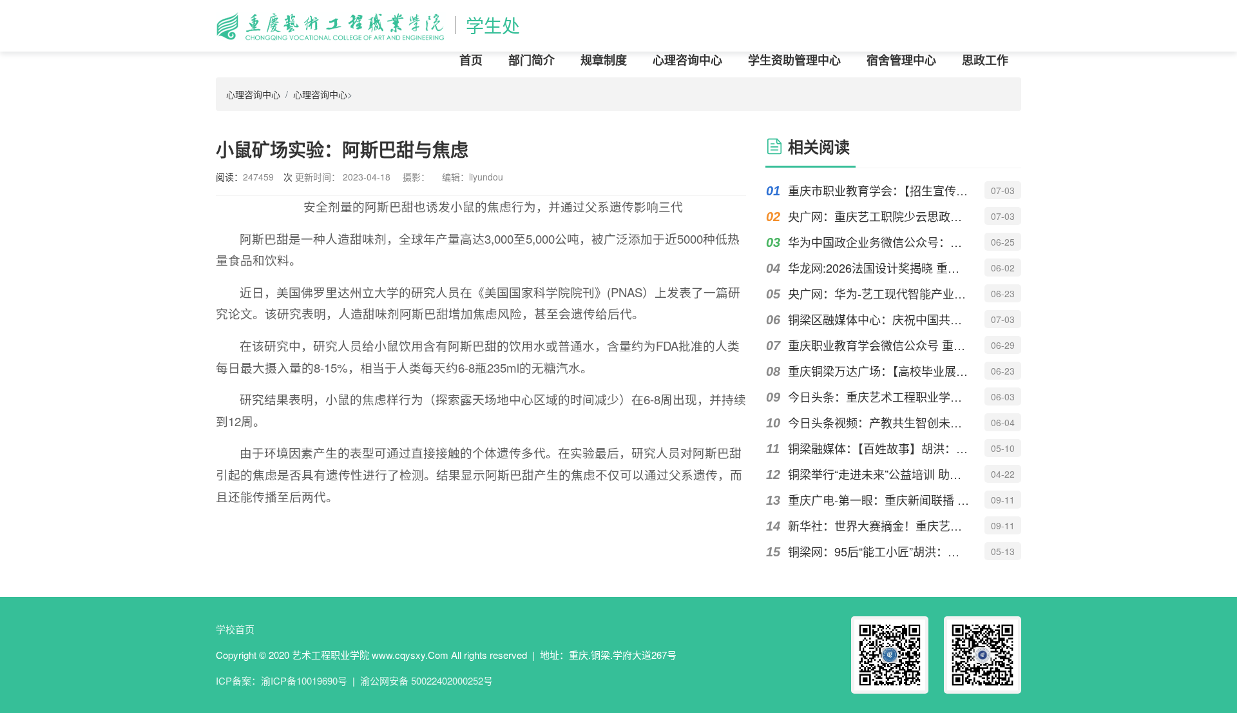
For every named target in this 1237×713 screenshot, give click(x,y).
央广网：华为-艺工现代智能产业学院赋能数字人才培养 (879, 293)
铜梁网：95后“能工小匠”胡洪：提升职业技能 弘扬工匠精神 (879, 551)
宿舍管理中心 (901, 60)
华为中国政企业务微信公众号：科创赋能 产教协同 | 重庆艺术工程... (879, 241)
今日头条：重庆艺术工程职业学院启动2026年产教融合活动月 (879, 396)
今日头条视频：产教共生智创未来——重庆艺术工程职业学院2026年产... (879, 422)
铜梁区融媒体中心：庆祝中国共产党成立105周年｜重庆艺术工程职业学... (879, 319)
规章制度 (603, 60)
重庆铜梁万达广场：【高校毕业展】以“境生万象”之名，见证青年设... (879, 370)
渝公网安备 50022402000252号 (426, 680)
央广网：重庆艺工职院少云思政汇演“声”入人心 (879, 216)
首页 (471, 60)
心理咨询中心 (687, 60)
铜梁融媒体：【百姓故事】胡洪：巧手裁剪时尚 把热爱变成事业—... (879, 448)
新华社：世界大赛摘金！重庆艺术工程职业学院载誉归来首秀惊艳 (879, 525)
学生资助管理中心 (794, 60)
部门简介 (531, 60)
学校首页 (235, 629)
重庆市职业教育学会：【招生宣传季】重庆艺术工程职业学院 (879, 190)
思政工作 (985, 60)
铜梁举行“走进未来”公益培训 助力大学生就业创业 (879, 473)
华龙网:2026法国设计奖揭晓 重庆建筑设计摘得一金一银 (879, 267)
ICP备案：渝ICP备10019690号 (281, 680)
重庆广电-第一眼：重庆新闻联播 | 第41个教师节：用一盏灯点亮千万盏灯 (879, 499)
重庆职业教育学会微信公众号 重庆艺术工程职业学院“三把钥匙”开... (879, 345)
